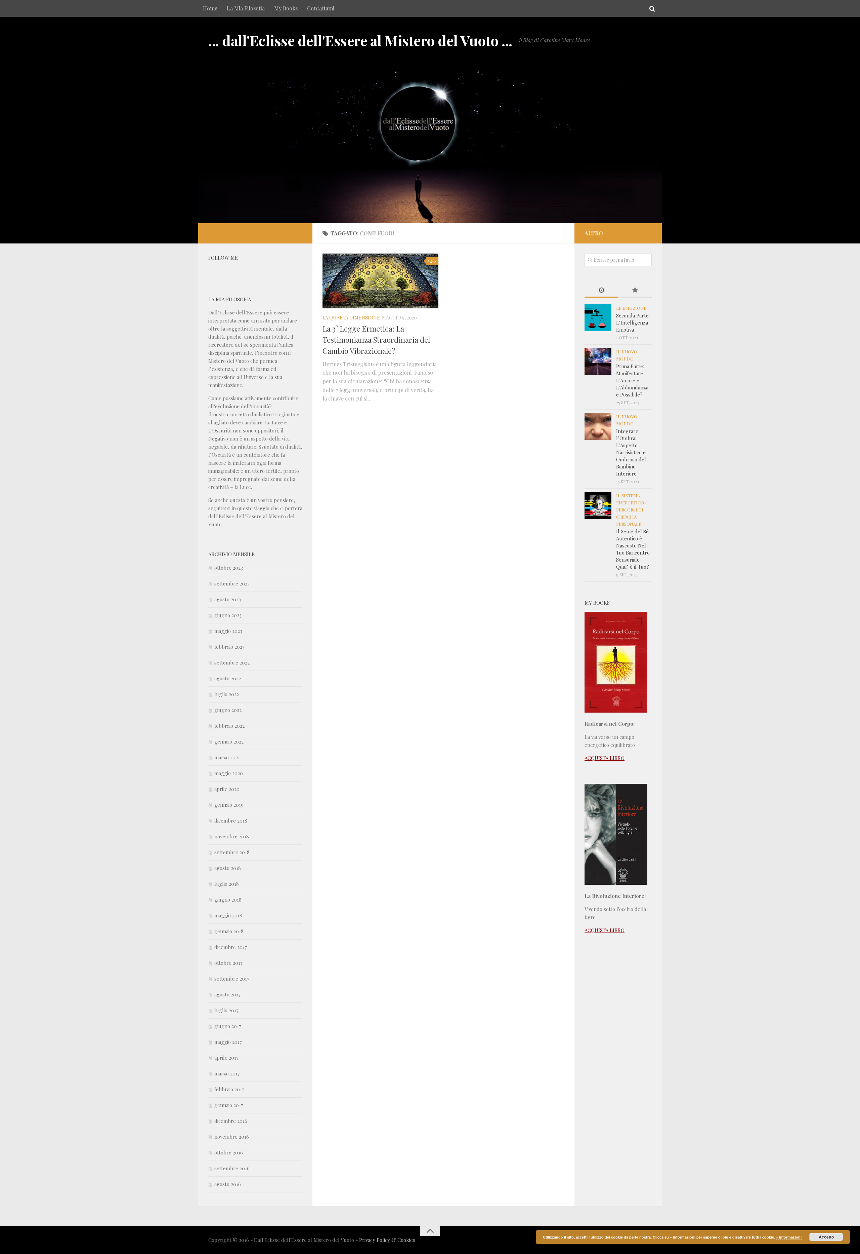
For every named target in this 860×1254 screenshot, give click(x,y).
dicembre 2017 (230, 947)
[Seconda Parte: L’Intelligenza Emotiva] (598, 317)
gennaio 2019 (229, 804)
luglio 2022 (226, 694)
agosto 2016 (227, 1184)
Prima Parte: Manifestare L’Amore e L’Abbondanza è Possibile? (632, 380)
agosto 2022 (227, 678)
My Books (286, 8)
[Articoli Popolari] (635, 290)
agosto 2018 (227, 868)
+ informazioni (789, 1237)
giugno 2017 (227, 1026)
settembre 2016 (232, 1168)
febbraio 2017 (229, 1089)
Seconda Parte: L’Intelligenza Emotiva (633, 322)
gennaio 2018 (229, 931)
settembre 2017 (231, 978)
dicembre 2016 (230, 1120)
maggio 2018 (228, 915)
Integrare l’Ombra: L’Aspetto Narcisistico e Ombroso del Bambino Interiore (631, 452)
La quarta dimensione (351, 317)
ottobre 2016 (228, 1152)
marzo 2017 (227, 1073)
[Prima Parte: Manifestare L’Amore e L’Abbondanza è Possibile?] (598, 361)
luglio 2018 (226, 883)
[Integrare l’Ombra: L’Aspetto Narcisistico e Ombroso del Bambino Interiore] (598, 426)
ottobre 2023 (228, 567)
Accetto (826, 1237)
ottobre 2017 (228, 962)
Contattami (320, 8)
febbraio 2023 (229, 646)
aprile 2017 (226, 1057)
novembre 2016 (231, 1136)
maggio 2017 (228, 1041)
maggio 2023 (228, 631)
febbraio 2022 (229, 725)
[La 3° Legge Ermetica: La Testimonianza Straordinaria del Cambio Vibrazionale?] (380, 281)
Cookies (406, 1240)
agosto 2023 (227, 599)
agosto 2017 (227, 994)
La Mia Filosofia (246, 8)
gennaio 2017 (228, 1105)
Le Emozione (631, 308)
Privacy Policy (374, 1240)
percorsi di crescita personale (629, 517)
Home (210, 8)
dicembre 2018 (230, 820)
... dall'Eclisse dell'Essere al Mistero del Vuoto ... (360, 40)
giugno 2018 (228, 899)
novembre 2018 (231, 836)
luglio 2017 (226, 1010)
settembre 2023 (232, 583)
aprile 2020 (227, 789)
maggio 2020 (228, 773)
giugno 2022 (228, 710)
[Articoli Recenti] (601, 290)
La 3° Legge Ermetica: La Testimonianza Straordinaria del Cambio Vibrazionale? (376, 340)
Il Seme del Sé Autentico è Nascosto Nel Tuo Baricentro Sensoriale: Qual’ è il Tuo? (633, 549)
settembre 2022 (232, 662)
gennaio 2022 (229, 741)
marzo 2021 (227, 757)
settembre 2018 (232, 852)
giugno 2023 (228, 615)
